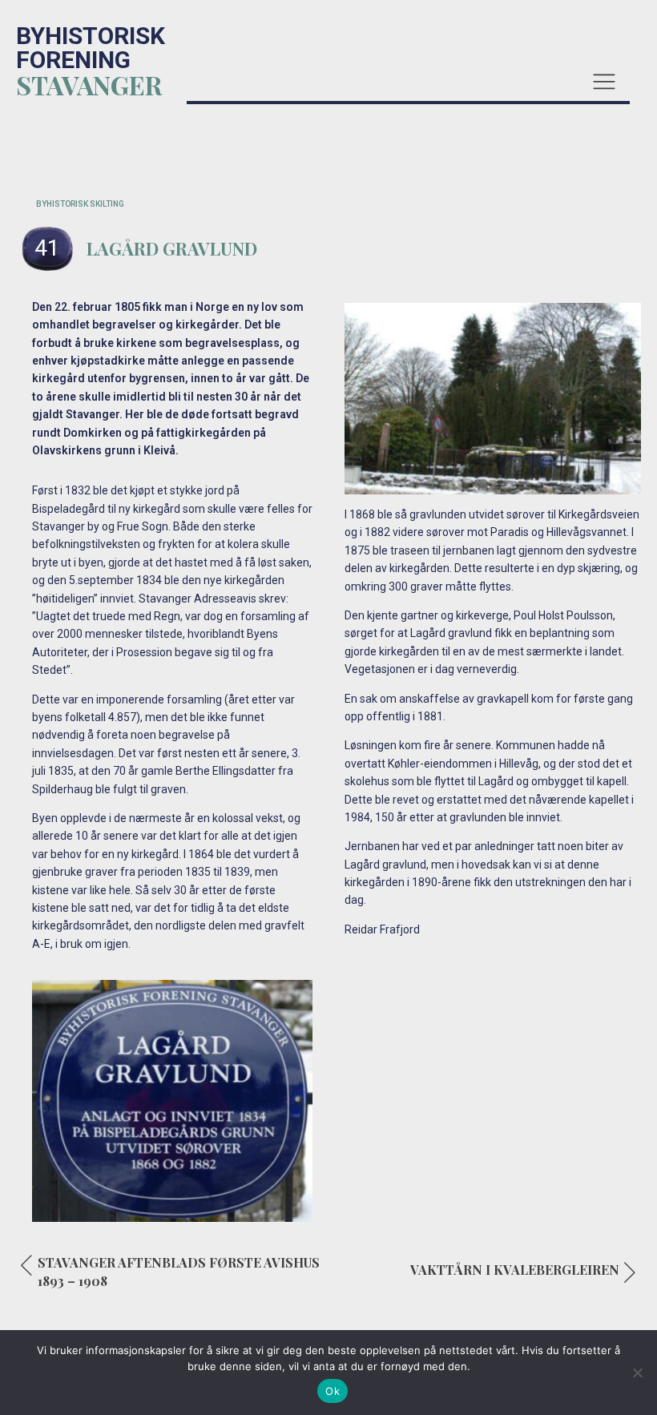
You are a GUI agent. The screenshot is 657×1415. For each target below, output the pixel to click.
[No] (637, 1373)
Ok (332, 1391)
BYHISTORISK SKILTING (80, 204)
